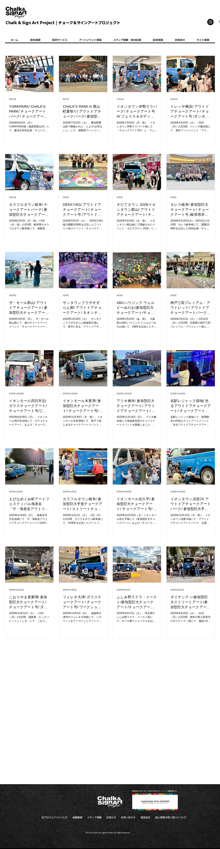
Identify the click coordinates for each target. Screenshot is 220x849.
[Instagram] (210, 22)
